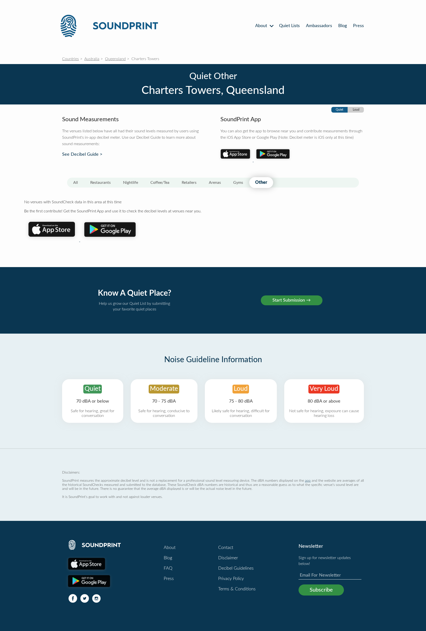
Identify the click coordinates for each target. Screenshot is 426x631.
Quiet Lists (289, 26)
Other (261, 182)
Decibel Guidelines (236, 568)
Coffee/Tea (159, 183)
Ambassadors (319, 26)
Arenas (215, 183)
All (75, 183)
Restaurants (100, 183)
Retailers (189, 183)
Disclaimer (228, 558)
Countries (70, 59)
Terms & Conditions (237, 589)
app (308, 480)
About (261, 26)
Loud (356, 109)
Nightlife (130, 183)
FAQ (168, 568)
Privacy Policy (231, 579)
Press (358, 26)
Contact (225, 548)
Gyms (238, 183)
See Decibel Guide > (82, 154)
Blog (342, 26)
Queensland (115, 59)
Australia (91, 59)
